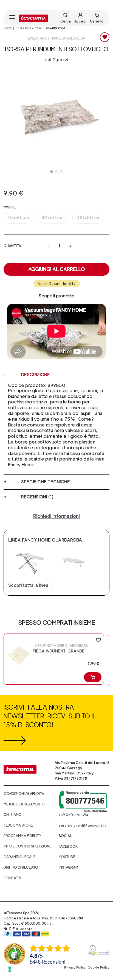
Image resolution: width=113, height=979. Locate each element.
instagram (68, 867)
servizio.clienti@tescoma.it (82, 825)
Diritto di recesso (21, 867)
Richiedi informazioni (56, 516)
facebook (68, 846)
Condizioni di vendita (24, 794)
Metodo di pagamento (24, 804)
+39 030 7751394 (74, 815)
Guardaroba (56, 28)
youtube (67, 857)
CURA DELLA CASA (29, 28)
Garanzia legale (19, 857)
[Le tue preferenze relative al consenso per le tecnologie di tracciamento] (9, 969)
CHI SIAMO (13, 815)
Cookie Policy (98, 967)
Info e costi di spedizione (27, 846)
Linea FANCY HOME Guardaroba (56, 38)
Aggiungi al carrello (56, 269)
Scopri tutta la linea (28, 585)
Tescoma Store (18, 825)
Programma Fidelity (22, 836)
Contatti (12, 878)
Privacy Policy (75, 967)
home (8, 28)
